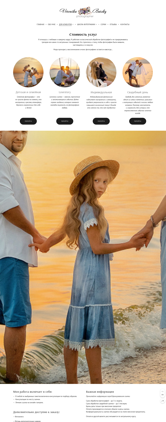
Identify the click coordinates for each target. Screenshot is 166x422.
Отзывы (113, 24)
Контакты (124, 24)
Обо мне (51, 24)
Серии (103, 24)
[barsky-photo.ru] (83, 12)
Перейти (28, 121)
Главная (40, 24)
